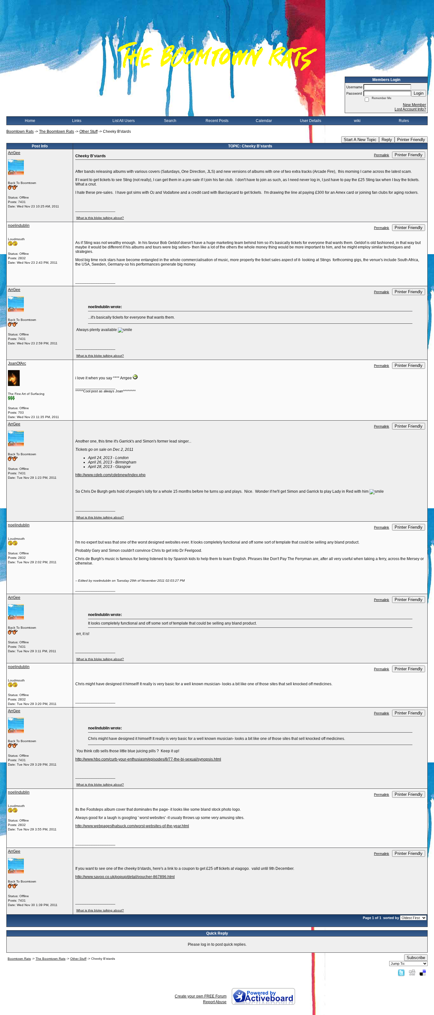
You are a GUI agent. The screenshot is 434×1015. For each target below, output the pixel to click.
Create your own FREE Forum (201, 996)
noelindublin (19, 225)
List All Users (123, 120)
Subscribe (416, 957)
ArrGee (14, 153)
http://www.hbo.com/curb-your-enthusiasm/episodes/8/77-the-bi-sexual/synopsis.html (148, 759)
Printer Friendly (411, 139)
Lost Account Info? (410, 109)
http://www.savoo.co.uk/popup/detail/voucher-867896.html (125, 877)
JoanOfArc (17, 363)
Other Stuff (88, 131)
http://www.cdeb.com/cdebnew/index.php (110, 475)
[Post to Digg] (412, 972)
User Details (310, 120)
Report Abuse (215, 1002)
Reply (387, 139)
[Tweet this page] (401, 972)
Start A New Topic (360, 139)
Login (419, 93)
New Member (414, 105)
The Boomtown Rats (56, 131)
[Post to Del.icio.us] (423, 972)
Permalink (381, 155)
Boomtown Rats (20, 131)
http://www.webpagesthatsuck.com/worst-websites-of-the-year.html (132, 826)
